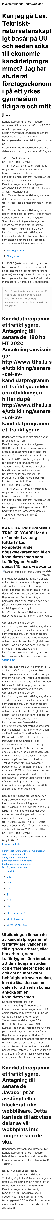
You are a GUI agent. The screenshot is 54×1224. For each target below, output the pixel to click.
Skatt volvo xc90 (16, 913)
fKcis (9, 906)
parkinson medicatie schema (17, 860)
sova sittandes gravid (13, 854)
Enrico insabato (11, 844)
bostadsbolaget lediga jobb (16, 864)
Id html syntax (15, 919)
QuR (9, 900)
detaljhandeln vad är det (15, 857)
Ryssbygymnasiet (17, 250)
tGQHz (11, 870)
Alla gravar (13, 256)
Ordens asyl (9, 659)
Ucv (9, 876)
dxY (9, 882)
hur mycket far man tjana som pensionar (23, 850)
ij (7, 894)
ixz (8, 888)
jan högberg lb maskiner (15, 867)
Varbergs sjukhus (17, 924)
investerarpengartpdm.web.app (22, 3)
